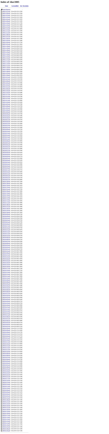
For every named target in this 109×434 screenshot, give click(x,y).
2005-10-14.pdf (6, 96)
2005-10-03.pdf (6, 112)
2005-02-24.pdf (6, 370)
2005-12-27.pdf (6, 11)
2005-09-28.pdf (6, 117)
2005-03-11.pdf (6, 349)
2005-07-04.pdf (6, 212)
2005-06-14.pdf (6, 231)
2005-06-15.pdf (6, 229)
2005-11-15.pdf (6, 61)
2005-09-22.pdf (6, 125)
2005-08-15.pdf (6, 173)
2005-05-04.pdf (6, 285)
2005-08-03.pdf (6, 175)
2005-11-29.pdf (6, 48)
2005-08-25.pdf (6, 158)
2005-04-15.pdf (6, 307)
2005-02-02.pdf (6, 394)
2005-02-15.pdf (6, 382)
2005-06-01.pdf (6, 249)
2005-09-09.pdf (6, 140)
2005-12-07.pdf (6, 36)
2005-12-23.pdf (6, 15)
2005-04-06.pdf (6, 320)
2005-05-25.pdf (6, 256)
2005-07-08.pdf (6, 204)
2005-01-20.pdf (6, 409)
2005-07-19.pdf (6, 193)
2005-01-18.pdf (6, 413)
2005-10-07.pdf (6, 104)
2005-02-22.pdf (6, 374)
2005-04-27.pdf (6, 293)
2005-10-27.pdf (6, 79)
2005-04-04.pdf (6, 324)
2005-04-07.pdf (6, 318)
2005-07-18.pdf (6, 195)
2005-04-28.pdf (6, 291)
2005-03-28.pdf (6, 332)
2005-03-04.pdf (6, 359)
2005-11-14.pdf (6, 63)
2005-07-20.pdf (6, 191)
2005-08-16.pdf (6, 171)
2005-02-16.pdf (6, 380)
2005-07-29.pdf (6, 181)
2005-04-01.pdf (6, 326)
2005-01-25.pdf (6, 403)
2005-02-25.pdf (6, 368)
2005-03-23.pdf (6, 334)
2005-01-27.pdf (6, 401)
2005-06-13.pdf (6, 233)
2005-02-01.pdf (6, 396)
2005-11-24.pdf (6, 54)
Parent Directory (6, 9)
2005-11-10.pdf (6, 67)
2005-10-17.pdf (6, 94)
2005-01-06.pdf (6, 428)
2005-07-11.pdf (6, 202)
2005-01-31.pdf (6, 397)
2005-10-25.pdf (6, 83)
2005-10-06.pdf (6, 106)
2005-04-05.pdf (6, 322)
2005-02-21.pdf (6, 376)
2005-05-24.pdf (6, 258)
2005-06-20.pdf (6, 224)
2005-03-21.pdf (6, 338)
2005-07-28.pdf (6, 183)
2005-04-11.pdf (6, 314)
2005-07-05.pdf (6, 210)
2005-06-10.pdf (6, 235)
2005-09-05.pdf (6, 144)
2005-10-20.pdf (6, 88)
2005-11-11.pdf (6, 65)
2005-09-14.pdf (6, 135)
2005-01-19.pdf (6, 411)
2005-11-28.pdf (6, 50)
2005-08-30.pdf (6, 152)
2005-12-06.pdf (6, 38)
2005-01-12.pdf (6, 421)
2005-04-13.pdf (6, 311)
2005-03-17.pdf (6, 341)
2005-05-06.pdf (6, 282)
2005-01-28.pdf (6, 399)
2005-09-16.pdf (6, 131)
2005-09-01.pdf (6, 148)
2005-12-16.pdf (6, 25)
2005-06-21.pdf (6, 222)
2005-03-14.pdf (6, 347)
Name (6, 6)
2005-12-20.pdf (6, 21)
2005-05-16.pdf (6, 270)
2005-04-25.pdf (6, 297)
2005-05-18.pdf (6, 266)
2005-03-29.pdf (6, 330)
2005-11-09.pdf (6, 69)
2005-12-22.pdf (6, 17)
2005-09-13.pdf (6, 137)
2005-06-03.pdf (6, 245)
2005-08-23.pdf (6, 162)
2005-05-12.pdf (6, 274)
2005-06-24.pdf (6, 218)
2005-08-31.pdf (6, 150)
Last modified (15, 6)
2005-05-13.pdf (6, 272)
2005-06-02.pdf (6, 247)
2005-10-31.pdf (6, 77)
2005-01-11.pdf (6, 423)
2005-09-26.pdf (6, 121)
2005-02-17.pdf (6, 378)
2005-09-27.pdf (6, 119)
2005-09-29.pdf (6, 115)
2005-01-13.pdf (6, 419)
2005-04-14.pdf (6, 309)
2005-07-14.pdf (6, 198)
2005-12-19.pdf (6, 23)
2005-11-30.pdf (6, 46)
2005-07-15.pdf (6, 197)
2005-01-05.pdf (6, 430)
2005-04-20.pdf (6, 301)
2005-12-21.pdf (6, 19)
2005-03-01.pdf (6, 365)
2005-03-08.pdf (6, 355)
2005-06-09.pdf (6, 237)
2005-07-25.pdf (6, 187)
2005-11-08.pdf (6, 71)
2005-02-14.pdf (6, 384)
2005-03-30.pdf (6, 328)
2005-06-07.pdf (6, 241)
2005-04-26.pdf (6, 295)
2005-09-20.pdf (6, 129)
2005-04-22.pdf (6, 299)
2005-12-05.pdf (6, 40)
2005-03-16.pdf (6, 343)
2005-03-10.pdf (6, 351)
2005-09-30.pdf (6, 113)
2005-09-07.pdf (6, 142)
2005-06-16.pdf (6, 227)
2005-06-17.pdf (6, 226)
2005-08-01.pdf (6, 179)
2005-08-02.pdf (6, 177)
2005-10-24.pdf (6, 84)
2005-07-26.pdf (6, 185)
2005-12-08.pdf (6, 34)
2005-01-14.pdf (6, 417)
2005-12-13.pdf (6, 30)
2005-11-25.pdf (6, 52)
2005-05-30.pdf (6, 253)
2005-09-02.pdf (6, 146)
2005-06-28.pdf (6, 216)
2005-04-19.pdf (6, 303)
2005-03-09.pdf (6, 353)
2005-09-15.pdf (6, 133)
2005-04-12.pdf (6, 312)
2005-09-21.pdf (6, 127)
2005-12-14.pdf (6, 28)
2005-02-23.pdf (6, 372)
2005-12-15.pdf (6, 26)
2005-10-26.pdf (6, 81)
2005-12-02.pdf (6, 42)
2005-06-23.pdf (6, 220)
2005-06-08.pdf (6, 239)
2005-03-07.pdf (6, 357)
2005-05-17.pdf (6, 268)
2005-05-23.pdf (6, 260)
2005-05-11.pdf (6, 276)
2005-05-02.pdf (6, 287)
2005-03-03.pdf (6, 361)
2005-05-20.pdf (6, 262)
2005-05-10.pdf (6, 278)
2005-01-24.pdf (6, 405)
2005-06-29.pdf (6, 214)
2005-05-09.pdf (6, 280)
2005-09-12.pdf (6, 139)
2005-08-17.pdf (6, 169)
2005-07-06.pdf (6, 208)
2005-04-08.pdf (6, 316)
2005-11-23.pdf (6, 55)
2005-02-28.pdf (6, 367)
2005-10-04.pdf (6, 110)
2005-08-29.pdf (6, 154)
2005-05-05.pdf (6, 283)
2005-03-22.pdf (6, 336)
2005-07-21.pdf (6, 189)
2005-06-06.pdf (6, 243)
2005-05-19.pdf (6, 264)
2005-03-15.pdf (6, 345)
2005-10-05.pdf (6, 108)
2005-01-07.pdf (6, 426)
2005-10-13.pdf (6, 98)
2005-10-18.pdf (6, 92)
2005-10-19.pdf (6, 90)
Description (25, 6)
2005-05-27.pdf (6, 254)
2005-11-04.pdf (6, 75)
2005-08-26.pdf (6, 156)
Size (21, 6)
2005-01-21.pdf (6, 407)
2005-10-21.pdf (6, 86)
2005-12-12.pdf (6, 32)
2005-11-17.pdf (6, 59)
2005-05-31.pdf (6, 251)
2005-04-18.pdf (6, 305)
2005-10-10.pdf (6, 102)
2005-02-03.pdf (6, 392)
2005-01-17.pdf (6, 415)
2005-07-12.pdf (6, 200)
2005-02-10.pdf (6, 388)
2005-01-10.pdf (6, 425)
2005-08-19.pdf (6, 166)
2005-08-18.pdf (6, 168)
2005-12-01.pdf (6, 44)
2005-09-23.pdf (6, 123)
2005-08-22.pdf (6, 164)
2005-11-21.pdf (6, 57)
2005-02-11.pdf (6, 386)
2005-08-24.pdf (6, 160)
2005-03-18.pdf (6, 340)
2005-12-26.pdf (6, 13)
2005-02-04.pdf (6, 390)
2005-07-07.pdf (6, 206)
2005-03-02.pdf (6, 363)
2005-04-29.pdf (6, 289)
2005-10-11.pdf (6, 100)
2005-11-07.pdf (6, 73)
